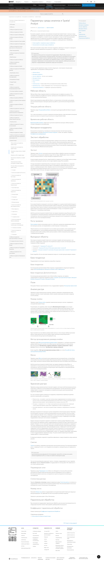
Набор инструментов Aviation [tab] (16, 32)
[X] (12, 538)
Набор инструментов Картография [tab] (17, 41)
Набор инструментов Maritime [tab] (16, 97)
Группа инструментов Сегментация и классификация (17, 224)
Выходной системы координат (50, 132)
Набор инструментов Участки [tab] (16, 115)
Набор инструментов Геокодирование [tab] (14, 76)
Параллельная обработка (38, 87)
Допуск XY (50, 246)
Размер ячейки (42, 302)
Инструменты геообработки (28, 16)
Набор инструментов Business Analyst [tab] (16, 38)
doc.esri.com (36, 10)
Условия (13, 170)
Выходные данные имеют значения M (58, 248)
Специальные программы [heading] (70, 529)
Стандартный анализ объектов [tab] (16, 241)
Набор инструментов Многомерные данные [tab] (17, 101)
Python (47, 8)
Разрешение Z (73, 249)
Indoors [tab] (11, 84)
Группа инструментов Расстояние (16, 176)
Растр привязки (34, 224)
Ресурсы (49, 5)
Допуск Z (35, 251)
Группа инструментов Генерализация (16, 184)
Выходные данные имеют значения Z (62, 249)
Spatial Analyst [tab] (13, 140)
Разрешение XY (43, 246)
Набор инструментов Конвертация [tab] (17, 43)
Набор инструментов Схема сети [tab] (17, 108)
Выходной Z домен (50, 279)
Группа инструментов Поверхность (16, 231)
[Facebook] (10, 538)
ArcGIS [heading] (22, 528)
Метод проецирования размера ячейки (48, 342)
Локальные (14, 197)
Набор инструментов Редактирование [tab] (14, 63)
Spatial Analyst (38, 16)
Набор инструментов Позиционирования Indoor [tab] (14, 88)
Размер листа (39, 491)
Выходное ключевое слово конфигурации (55, 269)
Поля (34, 81)
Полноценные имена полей (70, 285)
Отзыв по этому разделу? (71, 523)
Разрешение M (42, 248)
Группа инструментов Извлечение (16, 180)
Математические (15, 202)
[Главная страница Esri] (11, 2)
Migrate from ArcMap (59, 8)
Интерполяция (15, 194)
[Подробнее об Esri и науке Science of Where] (12, 532)
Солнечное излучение (16, 227)
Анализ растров (36, 83)
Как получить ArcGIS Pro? (88, 5)
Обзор (34, 5)
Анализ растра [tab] (13, 121)
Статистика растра (64, 482)
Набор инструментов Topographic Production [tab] (17, 248)
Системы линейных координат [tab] (16, 91)
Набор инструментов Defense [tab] (16, 59)
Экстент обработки (37, 76)
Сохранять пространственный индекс (62, 277)
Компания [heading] (58, 528)
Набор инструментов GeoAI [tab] (16, 66)
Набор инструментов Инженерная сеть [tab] (17, 256)
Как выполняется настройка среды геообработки (43, 44)
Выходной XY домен (40, 279)
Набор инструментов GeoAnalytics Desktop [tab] (17, 69)
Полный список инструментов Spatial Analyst (17, 148)
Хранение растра (36, 85)
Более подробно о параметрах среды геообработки (44, 43)
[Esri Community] (10, 540)
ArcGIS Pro (11, 5)
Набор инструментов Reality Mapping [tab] (15, 129)
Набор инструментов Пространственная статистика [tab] (15, 237)
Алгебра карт (15, 199)
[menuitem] (26, 531)
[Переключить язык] (91, 1)
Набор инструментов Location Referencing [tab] (16, 94)
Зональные (14, 234)
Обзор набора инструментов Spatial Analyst (17, 144)
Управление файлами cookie (72, 558)
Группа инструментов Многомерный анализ (16, 205)
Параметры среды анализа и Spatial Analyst (18, 152)
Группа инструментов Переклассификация (16, 220)
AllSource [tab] (12, 27)
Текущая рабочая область (45, 110)
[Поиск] (87, 1)
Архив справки (50, 27)
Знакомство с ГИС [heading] (48, 528)
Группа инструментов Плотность (18, 172)
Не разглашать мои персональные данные (83, 558)
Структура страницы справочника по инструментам (16, 21)
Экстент (40, 153)
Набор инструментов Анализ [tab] (16, 29)
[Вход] (95, 1)
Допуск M (47, 248)
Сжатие (32, 445)
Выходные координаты (37, 74)
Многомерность (15, 208)
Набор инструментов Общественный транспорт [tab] (15, 118)
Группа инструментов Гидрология (16, 191)
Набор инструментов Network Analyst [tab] (16, 105)
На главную (11, 8)
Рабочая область (36, 72)
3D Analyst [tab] (12, 24)
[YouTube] (15, 540)
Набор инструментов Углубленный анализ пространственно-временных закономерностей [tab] (17, 136)
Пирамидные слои (43, 470)
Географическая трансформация (38, 134)
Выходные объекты (37, 78)
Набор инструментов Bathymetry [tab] (17, 34)
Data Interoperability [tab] (14, 50)
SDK (52, 8)
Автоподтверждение (39, 269)
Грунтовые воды (15, 187)
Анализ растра (82, 34)
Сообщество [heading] (35, 528)
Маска (40, 358)
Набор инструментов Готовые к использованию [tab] (16, 125)
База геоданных (36, 80)
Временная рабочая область (37, 122)
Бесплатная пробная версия (74, 5)
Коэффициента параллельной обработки (50, 511)
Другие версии (41, 27)
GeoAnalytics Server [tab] (14, 72)
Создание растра (15, 216)
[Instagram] (12, 540)
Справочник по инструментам (37, 8)
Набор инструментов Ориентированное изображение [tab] (16, 112)
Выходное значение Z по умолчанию (46, 249)
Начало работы (19, 8)
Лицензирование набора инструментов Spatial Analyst (16, 162)
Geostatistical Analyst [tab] (14, 79)
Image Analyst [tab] (13, 82)
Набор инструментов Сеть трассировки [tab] (15, 252)
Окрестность (14, 211)
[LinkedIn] (15, 538)
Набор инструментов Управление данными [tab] (16, 53)
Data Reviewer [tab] (13, 57)
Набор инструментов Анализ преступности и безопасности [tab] (15, 47)
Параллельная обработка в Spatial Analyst (18, 158)
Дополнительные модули (59, 5)
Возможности (42, 5)
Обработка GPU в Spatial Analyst (17, 155)
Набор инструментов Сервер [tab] (16, 132)
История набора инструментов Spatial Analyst (17, 166)
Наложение (14, 214)
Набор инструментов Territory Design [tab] (16, 244)
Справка (27, 8)
